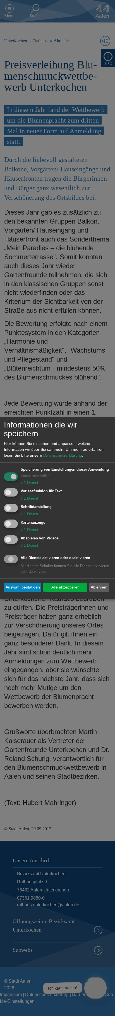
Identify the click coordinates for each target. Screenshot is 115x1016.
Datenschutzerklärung (62, 455)
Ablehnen (99, 587)
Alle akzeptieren (65, 587)
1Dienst (29, 483)
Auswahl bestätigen (23, 587)
